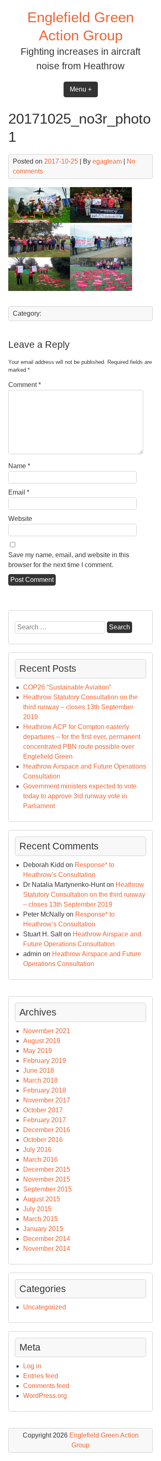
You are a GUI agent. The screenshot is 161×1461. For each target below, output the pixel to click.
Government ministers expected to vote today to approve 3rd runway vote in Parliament (80, 796)
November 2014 (46, 1248)
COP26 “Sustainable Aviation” (67, 687)
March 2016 (40, 1159)
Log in (32, 1366)
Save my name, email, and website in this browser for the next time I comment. (68, 559)
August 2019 (41, 1040)
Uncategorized (44, 1307)
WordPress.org (45, 1395)
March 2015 (40, 1218)
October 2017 (43, 1110)
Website (20, 518)
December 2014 (46, 1238)
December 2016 (46, 1129)
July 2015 (37, 1208)
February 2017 (44, 1119)
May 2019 (37, 1050)
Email (18, 492)
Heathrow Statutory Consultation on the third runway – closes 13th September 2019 (80, 707)
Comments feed (46, 1385)
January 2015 (43, 1228)
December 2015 (46, 1169)
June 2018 (38, 1070)
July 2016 (37, 1149)
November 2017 (46, 1100)
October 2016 (43, 1139)
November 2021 (46, 1030)
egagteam (107, 161)
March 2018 (40, 1080)
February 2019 (44, 1060)
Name (19, 465)
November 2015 (46, 1179)
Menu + (81, 89)
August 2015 (41, 1199)
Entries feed (40, 1375)
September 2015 (47, 1189)
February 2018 (44, 1090)
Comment (24, 384)
